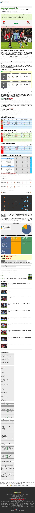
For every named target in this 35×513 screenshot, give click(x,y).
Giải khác (6, 262)
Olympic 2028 (16, 265)
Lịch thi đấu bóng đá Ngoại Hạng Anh (6, 355)
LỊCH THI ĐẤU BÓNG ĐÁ (5, 352)
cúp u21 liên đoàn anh (4, 375)
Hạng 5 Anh (2, 389)
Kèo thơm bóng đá (12, 265)
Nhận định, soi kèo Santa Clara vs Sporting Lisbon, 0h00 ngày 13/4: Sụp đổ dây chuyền (14, 16)
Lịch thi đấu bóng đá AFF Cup (5, 353)
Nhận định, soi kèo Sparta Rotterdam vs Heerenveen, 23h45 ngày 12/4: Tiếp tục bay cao (14, 14)
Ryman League (3, 388)
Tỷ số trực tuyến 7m (22, 482)
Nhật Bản (21, 262)
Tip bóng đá (2, 266)
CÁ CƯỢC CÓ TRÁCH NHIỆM (23, 485)
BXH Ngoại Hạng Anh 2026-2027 (6, 419)
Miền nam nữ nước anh (4, 397)
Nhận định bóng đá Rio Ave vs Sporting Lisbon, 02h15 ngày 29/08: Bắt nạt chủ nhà (7, 478)
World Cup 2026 (3, 262)
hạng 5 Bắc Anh (3, 400)
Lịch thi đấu (6, 8)
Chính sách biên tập (10, 508)
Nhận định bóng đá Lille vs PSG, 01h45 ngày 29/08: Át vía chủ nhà (7, 476)
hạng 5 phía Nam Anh (4, 385)
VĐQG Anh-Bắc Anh (4, 395)
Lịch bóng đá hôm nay (29, 482)
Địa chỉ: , (17, 494)
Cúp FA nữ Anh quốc (4, 392)
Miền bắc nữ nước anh (4, 379)
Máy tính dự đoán (7, 265)
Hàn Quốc (24, 262)
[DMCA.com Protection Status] (17, 493)
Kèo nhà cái (17, 482)
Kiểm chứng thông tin (17, 508)
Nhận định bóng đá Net (9, 482)
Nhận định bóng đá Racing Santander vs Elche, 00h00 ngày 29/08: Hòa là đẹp (15, 278)
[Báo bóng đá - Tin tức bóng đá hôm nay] (4, 2)
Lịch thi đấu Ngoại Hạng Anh (5, 444)
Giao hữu (9, 266)
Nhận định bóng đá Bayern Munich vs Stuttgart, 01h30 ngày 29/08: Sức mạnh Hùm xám (7, 468)
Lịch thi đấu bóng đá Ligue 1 (5, 362)
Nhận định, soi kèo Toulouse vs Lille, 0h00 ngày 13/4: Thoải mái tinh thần (12, 17)
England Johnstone (4, 393)
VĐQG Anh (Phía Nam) (4, 373)
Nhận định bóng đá (8, 26)
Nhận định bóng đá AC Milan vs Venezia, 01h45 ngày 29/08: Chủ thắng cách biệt (7, 474)
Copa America (10, 262)
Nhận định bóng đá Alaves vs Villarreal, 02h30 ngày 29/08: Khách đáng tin (7, 471)
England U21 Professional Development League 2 (6, 381)
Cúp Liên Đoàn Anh (4, 369)
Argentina (29, 262)
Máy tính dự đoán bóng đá (7, 483)
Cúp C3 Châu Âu (20, 265)
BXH (16, 8)
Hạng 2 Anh (2, 372)
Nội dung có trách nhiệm (24, 508)
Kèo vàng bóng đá (13, 266)
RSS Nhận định (14, 483)
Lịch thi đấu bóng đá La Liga (5, 359)
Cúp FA (2, 368)
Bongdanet (2, 98)
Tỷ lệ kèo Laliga (19, 483)
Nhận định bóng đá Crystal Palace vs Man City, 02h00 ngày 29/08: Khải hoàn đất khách (7, 463)
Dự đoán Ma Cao (29, 265)
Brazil (26, 262)
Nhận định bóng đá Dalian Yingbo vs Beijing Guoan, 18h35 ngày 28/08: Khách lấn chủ (15, 275)
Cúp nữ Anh (2, 396)
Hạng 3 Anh (2, 399)
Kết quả (10, 8)
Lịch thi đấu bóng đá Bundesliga (5, 358)
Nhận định (2, 8)
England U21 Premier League (5, 384)
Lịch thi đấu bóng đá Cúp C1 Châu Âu (6, 356)
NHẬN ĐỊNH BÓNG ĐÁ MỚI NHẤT (6, 461)
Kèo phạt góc (2, 265)
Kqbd (13, 482)
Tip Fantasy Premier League (15, 262)
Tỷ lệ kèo (13, 8)
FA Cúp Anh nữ (3, 376)
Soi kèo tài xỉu (6, 266)
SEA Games (24, 265)
